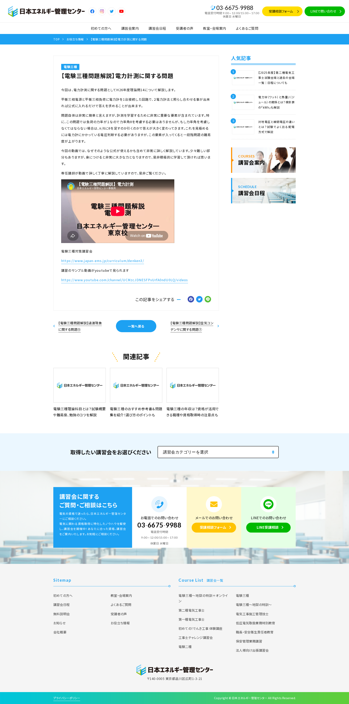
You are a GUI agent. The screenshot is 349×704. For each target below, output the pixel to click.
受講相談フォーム (281, 11)
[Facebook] (191, 299)
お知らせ (59, 622)
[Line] (208, 299)
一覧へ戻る (136, 326)
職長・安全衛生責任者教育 (254, 632)
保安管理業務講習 (249, 641)
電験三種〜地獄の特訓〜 (254, 604)
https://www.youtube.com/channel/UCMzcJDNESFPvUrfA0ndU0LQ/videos (124, 279)
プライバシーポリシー (66, 698)
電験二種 (185, 646)
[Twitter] (199, 299)
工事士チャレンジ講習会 (196, 637)
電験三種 (70, 66)
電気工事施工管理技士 (252, 613)
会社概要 (59, 632)
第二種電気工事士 (192, 610)
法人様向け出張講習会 (252, 650)
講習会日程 (157, 28)
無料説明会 (61, 613)
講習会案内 (130, 28)
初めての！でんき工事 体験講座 (200, 628)
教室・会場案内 (214, 28)
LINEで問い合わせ (323, 11)
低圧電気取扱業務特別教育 (255, 622)
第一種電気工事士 (192, 619)
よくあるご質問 (247, 28)
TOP (56, 39)
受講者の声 (184, 28)
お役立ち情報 (75, 39)
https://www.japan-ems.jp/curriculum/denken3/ (102, 260)
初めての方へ (101, 28)
